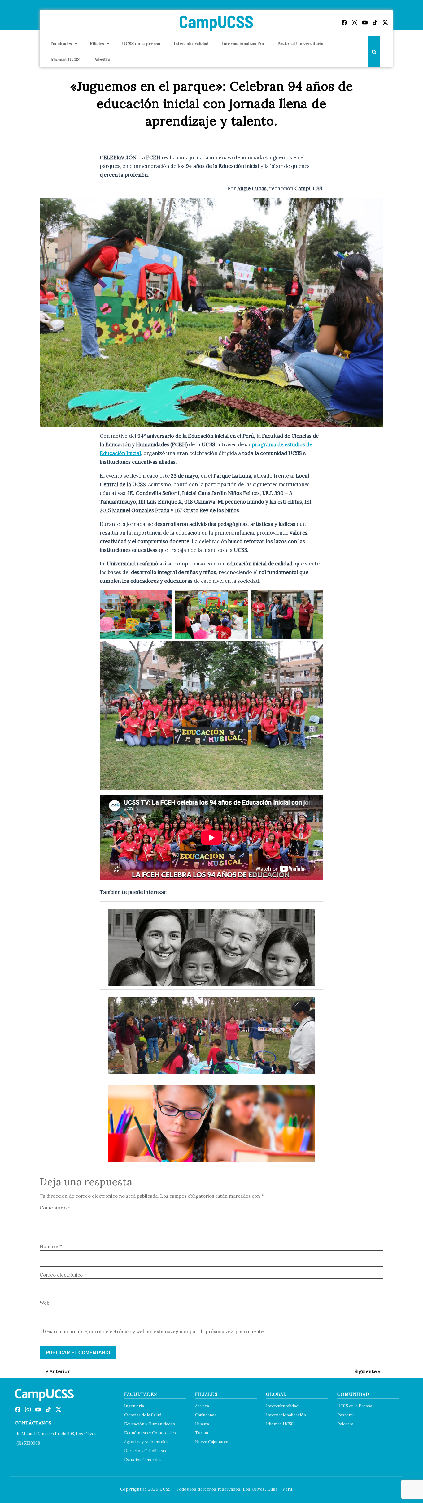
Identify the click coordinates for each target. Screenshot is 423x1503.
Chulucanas (205, 1415)
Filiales (97, 43)
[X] (385, 22)
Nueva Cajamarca (211, 1442)
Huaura (202, 1424)
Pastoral (345, 1415)
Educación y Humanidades (149, 1424)
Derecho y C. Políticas (145, 1451)
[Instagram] (354, 22)
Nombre (51, 1246)
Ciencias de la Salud (142, 1415)
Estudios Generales (143, 1459)
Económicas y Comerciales (150, 1433)
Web (45, 1303)
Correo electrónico (63, 1275)
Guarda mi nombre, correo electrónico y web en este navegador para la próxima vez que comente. (155, 1331)
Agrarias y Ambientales (146, 1442)
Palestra (101, 59)
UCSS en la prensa (141, 43)
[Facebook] (344, 22)
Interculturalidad (191, 43)
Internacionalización (243, 43)
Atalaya (202, 1406)
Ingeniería (134, 1406)
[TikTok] (375, 22)
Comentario (55, 1208)
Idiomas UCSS (65, 59)
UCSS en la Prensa (354, 1406)
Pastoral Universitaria (300, 43)
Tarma (201, 1433)
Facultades (61, 43)
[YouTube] (365, 22)
